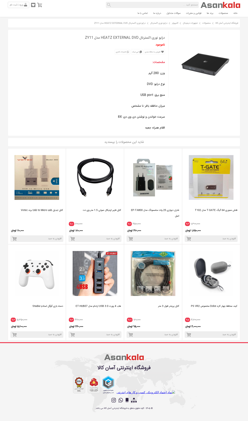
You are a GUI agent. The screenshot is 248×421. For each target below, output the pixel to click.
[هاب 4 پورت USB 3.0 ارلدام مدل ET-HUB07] (95, 300)
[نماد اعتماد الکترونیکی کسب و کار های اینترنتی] (146, 392)
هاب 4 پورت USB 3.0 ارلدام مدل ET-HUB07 (98, 306)
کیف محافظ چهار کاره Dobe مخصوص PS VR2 (214, 306)
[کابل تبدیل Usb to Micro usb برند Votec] (37, 204)
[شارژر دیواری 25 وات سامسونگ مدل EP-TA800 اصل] (153, 204)
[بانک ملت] (94, 384)
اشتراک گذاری (121, 52)
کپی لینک (135, 52)
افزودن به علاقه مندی (153, 52)
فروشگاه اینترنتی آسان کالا (226, 23)
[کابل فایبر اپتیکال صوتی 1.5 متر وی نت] (95, 204)
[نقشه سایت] (134, 400)
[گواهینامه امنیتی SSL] (79, 384)
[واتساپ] (121, 400)
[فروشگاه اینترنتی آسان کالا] (220, 6)
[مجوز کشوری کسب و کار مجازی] (108, 384)
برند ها (210, 13)
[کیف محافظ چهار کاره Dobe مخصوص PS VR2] (211, 300)
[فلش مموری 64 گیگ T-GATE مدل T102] (211, 204)
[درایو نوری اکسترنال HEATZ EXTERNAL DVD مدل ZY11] (205, 96)
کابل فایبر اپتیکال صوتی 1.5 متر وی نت (102, 210)
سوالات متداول (173, 13)
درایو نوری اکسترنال (158, 23)
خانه (235, 13)
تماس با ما (143, 13)
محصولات (223, 13)
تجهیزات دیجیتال (190, 23)
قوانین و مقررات (193, 13)
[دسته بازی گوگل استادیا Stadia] (37, 300)
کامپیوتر (175, 23)
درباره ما (157, 13)
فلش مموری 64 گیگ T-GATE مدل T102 (216, 210)
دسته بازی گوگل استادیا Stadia (47, 306)
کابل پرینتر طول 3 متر (168, 306)
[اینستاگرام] (113, 400)
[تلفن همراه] (127, 400)
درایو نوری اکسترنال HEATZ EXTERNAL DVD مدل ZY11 (120, 23)
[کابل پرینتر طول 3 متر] (153, 300)
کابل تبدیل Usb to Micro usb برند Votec (42, 210)
